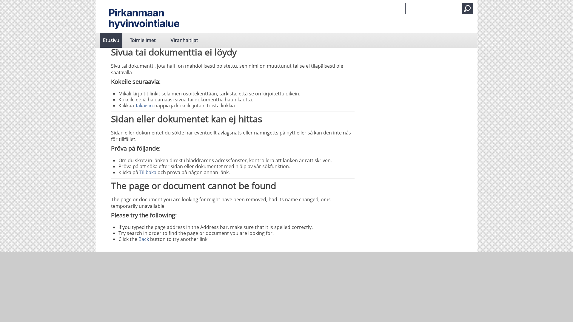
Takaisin (144, 105)
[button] (467, 8)
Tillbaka (147, 172)
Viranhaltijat (184, 40)
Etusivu (111, 40)
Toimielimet (143, 40)
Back (143, 239)
